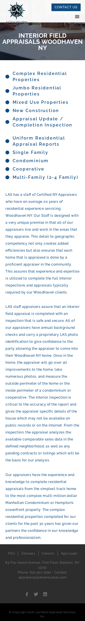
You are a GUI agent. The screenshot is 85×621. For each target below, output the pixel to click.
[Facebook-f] (27, 594)
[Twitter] (36, 594)
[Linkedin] (45, 594)
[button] (77, 16)
